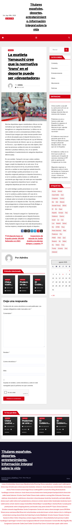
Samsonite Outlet (18, 523)
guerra (62, 216)
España (54, 212)
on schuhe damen (42, 501)
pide (64, 230)
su (53, 245)
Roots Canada (62, 504)
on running (47, 495)
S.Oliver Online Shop (15, 518)
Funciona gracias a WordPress (9, 477)
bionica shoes (31, 501)
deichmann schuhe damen (50, 512)
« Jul (53, 295)
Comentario (7, 313)
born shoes (34, 498)
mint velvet (27, 512)
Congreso (55, 198)
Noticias (11, 50)
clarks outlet (40, 495)
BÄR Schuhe (44, 490)
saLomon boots (28, 487)
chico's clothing (64, 512)
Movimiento (55, 83)
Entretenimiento (56, 73)
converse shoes (14, 492)
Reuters (54, 241)
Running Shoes (39, 484)
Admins (20, 85)
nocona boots (34, 492)
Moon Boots (33, 504)
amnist (60, 191)
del (57, 202)
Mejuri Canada (42, 504)
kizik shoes (63, 492)
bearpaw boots (43, 498)
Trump (54, 248)
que (64, 237)
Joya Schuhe (9, 487)
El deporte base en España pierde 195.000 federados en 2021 (14, 238)
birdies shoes (63, 487)
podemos (55, 234)
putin (59, 237)
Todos (57, 245)
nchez (64, 223)
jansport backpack (53, 492)
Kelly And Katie (26, 515)
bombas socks (36, 512)
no (53, 227)
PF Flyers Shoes (55, 506)
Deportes (54, 68)
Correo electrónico (9, 361)
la (58, 220)
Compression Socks (34, 509)
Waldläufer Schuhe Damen (49, 515)
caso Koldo (55, 195)
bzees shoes (26, 498)
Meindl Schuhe (39, 521)
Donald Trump (56, 205)
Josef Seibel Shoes (28, 495)
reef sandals (22, 501)
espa (60, 209)
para (63, 227)
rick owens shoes (47, 509)
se (59, 241)
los (53, 223)
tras (63, 245)
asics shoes (18, 487)
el (52, 209)
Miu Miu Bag (62, 521)
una (66, 248)
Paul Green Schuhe (45, 523)
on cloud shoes (45, 487)
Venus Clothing (34, 490)
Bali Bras (20, 512)
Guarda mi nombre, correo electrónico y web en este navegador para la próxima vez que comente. (20, 384)
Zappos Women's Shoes (40, 518)
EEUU (64, 205)
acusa (54, 191)
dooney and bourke (31, 506)
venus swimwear (11, 512)
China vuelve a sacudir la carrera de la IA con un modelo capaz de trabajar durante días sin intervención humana (59, 110)
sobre (64, 241)
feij (66, 212)
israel (53, 220)
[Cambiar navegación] (36, 37)
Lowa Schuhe (6, 484)
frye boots (52, 498)
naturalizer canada (51, 484)
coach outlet (62, 484)
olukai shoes (15, 484)
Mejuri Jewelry (52, 504)
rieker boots (52, 501)
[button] (69, 37)
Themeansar (4, 479)
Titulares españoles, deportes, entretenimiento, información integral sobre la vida (35, 17)
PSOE (54, 237)
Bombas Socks (23, 509)
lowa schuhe (27, 518)
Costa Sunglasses (28, 521)
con (62, 195)
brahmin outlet (17, 498)
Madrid (58, 223)
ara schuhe (54, 487)
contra (62, 198)
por (61, 234)
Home (68, 478)
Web (4, 371)
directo (62, 202)
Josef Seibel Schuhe (31, 523)
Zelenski (54, 252)
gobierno (55, 216)
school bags (25, 490)
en (56, 209)
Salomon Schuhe (16, 495)
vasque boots (24, 504)
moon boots (43, 492)
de (53, 202)
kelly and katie (60, 498)
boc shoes (36, 487)
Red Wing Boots (54, 490)
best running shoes (14, 515)
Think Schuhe (15, 490)
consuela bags (12, 509)
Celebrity (54, 63)
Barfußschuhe (53, 518)
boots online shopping (17, 506)
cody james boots (44, 506)
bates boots (60, 501)
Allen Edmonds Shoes (59, 495)
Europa (61, 212)
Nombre (6, 352)
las (62, 220)
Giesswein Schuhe (51, 521)
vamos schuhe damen (12, 504)
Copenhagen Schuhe (14, 521)
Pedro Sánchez (56, 230)
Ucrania (60, 248)
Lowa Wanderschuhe (27, 484)
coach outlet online (11, 501)
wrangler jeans (59, 509)
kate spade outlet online (60, 523)
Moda (53, 78)
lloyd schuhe (36, 515)
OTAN (57, 227)
